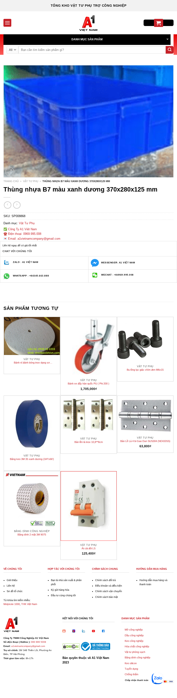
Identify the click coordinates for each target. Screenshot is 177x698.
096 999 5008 (38, 642)
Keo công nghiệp (134, 641)
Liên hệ (11, 585)
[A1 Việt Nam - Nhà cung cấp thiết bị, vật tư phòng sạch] (88, 22)
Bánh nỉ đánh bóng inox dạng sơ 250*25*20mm (32, 362)
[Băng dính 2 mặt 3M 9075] (32, 499)
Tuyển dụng (131, 668)
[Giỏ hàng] (158, 23)
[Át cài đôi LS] (89, 506)
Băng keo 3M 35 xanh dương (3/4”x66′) (32, 459)
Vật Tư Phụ (30, 181)
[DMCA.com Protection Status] (71, 646)
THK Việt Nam (29, 604)
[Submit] (170, 50)
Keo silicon (131, 663)
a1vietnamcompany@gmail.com (28, 646)
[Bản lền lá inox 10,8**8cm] (89, 415)
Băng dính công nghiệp (137, 657)
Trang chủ (11, 181)
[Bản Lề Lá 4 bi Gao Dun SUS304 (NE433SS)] (145, 414)
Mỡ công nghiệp (134, 629)
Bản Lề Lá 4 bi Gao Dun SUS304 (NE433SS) (145, 441)
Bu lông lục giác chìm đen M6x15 (145, 369)
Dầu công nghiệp (134, 635)
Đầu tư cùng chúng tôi (63, 595)
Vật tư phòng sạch (135, 652)
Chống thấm (131, 674)
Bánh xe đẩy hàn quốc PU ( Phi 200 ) (88, 383)
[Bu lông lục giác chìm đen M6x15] (145, 339)
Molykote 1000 (11, 604)
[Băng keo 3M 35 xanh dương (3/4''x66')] (32, 424)
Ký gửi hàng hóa (60, 589)
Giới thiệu (12, 580)
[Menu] (7, 23)
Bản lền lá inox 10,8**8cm (88, 442)
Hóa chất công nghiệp (137, 646)
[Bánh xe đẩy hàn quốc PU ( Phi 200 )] (89, 346)
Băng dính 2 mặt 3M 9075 (32, 534)
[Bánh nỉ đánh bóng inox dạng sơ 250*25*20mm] (32, 336)
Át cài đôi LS (88, 548)
